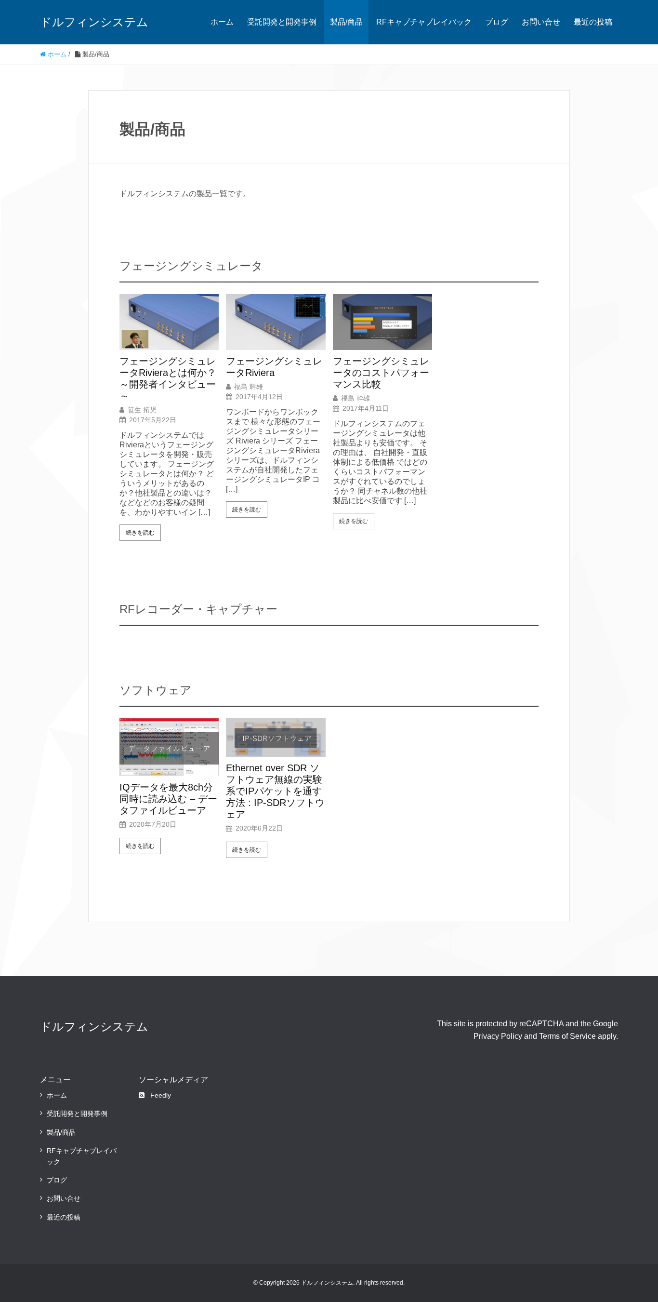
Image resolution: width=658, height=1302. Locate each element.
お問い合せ (541, 22)
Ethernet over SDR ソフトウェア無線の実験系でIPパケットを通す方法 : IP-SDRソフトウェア (275, 791)
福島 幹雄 (248, 386)
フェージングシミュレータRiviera (274, 367)
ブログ (496, 22)
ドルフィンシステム (94, 21)
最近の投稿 (593, 22)
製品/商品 (346, 22)
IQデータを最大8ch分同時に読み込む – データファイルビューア (168, 799)
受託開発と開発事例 (281, 22)
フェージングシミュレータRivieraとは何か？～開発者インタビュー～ (167, 378)
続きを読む (140, 532)
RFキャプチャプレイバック (424, 22)
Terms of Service (567, 1036)
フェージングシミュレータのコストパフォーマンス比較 (381, 372)
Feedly (160, 1095)
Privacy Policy (498, 1036)
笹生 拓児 (142, 410)
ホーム (222, 22)
